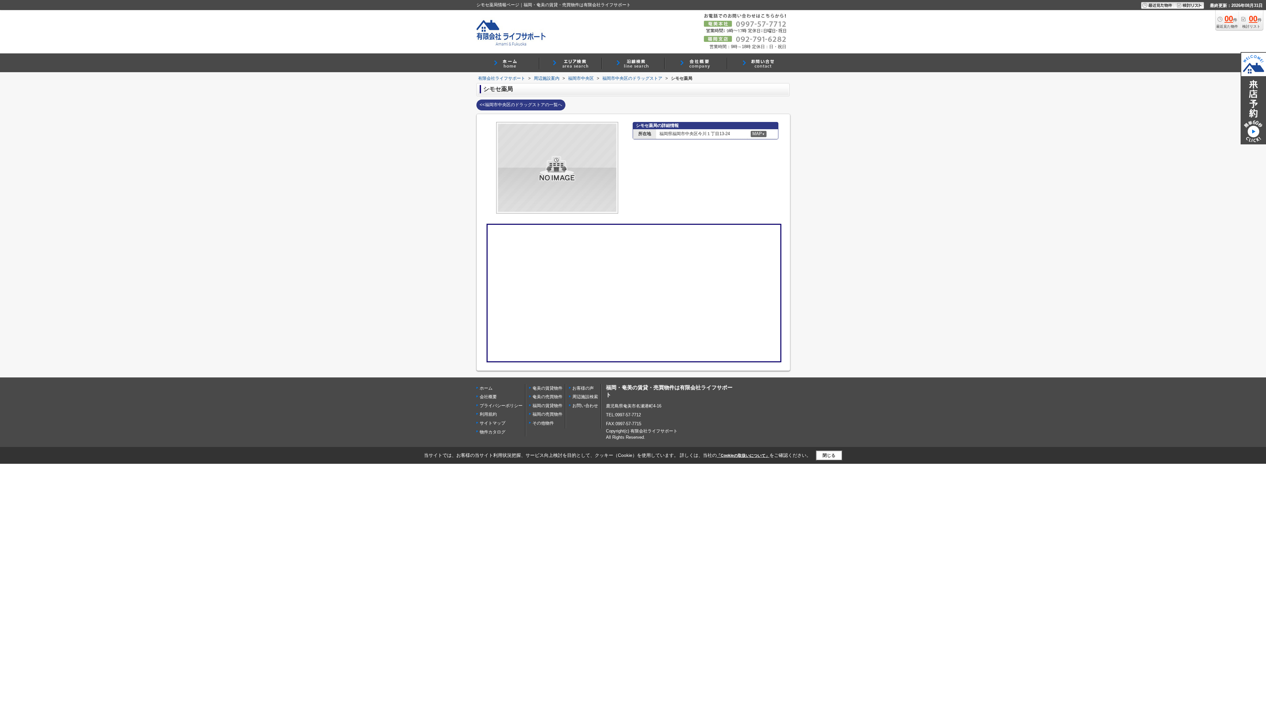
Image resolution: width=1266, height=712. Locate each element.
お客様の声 (583, 388)
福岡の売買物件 (547, 414)
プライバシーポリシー (501, 405)
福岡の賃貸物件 (547, 405)
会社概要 (488, 396)
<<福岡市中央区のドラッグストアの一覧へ (521, 104)
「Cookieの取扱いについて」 (743, 455)
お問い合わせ (585, 405)
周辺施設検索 (585, 396)
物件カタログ (492, 432)
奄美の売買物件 (547, 396)
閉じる (829, 455)
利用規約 (488, 414)
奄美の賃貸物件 (547, 388)
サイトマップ (492, 423)
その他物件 (543, 423)
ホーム (486, 388)
